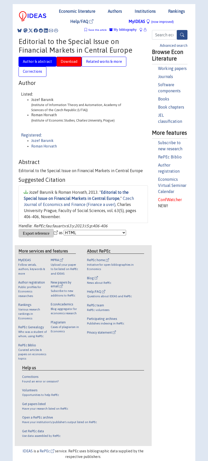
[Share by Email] (51, 30)
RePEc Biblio (170, 157)
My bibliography (125, 30)
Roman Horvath (44, 146)
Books (163, 99)
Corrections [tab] (32, 71)
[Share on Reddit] (41, 30)
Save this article (97, 29)
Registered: (31, 135)
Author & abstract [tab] (37, 62)
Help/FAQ (79, 21)
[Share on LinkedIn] (46, 30)
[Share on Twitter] (31, 30)
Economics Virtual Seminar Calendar (172, 185)
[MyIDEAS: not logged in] (142, 29)
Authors (115, 11)
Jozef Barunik (42, 141)
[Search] (182, 35)
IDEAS (28, 451)
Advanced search (173, 45)
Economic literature (77, 11)
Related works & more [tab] (104, 62)
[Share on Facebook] (36, 30)
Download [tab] (69, 62)
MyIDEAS (151, 21)
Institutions (145, 11)
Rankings (176, 11)
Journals (165, 76)
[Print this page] (56, 30)
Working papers (172, 68)
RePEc (45, 451)
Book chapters (171, 107)
